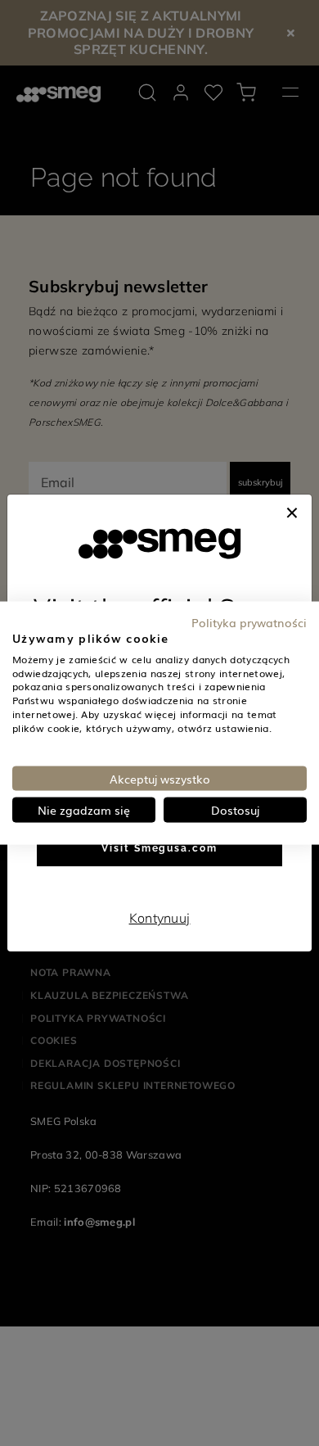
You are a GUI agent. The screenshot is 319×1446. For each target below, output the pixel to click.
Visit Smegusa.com (159, 848)
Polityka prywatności (249, 622)
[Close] (292, 511)
